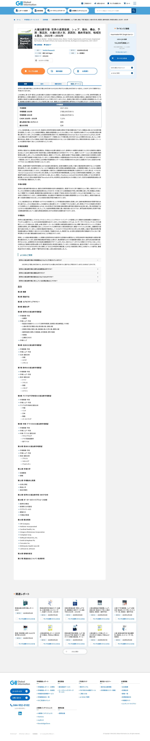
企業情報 (124, 681)
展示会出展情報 (106, 687)
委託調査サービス (64, 687)
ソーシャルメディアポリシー (47, 734)
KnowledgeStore (44, 723)
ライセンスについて (121, 52)
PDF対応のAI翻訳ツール (88, 690)
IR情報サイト (126, 700)
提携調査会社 (126, 697)
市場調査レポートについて (31, 20)
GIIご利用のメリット (44, 700)
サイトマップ (13, 734)
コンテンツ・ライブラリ (129, 704)
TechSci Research (49, 50)
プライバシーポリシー (24, 734)
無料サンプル (84, 687)
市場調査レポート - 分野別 (46, 687)
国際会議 (62, 713)
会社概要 (125, 687)
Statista (41, 717)
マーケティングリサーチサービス (66, 691)
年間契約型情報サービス (46, 694)
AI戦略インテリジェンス (45, 713)
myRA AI (41, 720)
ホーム (18, 20)
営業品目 (125, 690)
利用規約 (35, 734)
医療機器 (45, 20)
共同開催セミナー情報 (108, 690)
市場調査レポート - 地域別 (46, 690)
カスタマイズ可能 (44, 60)
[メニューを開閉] (134, 3)
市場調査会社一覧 (43, 697)
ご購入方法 (83, 694)
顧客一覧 (125, 694)
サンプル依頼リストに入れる (27, 619)
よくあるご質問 (84, 697)
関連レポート (75, 84)
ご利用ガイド (83, 681)
